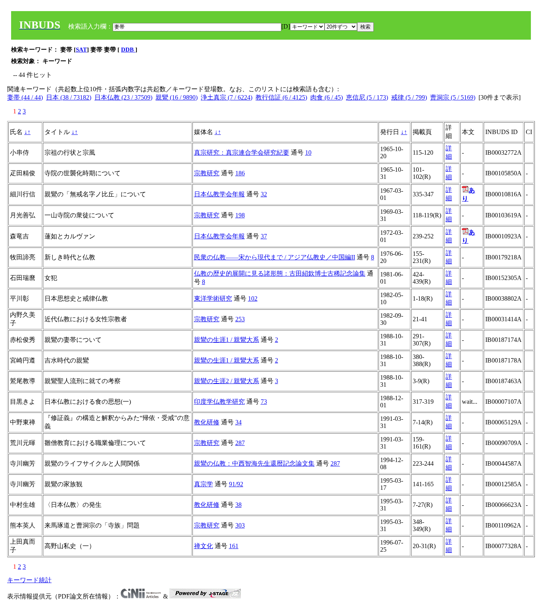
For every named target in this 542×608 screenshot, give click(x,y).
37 (264, 236)
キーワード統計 (29, 580)
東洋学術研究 (213, 298)
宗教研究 (206, 173)
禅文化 (203, 546)
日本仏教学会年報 (219, 194)
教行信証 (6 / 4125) (281, 97)
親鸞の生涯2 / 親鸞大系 (226, 381)
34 (238, 422)
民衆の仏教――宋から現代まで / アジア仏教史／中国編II (274, 257)
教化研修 (206, 422)
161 (233, 546)
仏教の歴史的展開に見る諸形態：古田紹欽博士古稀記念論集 (279, 273)
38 (238, 504)
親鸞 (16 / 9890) (177, 97)
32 (264, 194)
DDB (128, 49)
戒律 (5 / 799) (409, 97)
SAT (81, 49)
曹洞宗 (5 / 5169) (452, 97)
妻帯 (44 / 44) (25, 97)
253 (240, 319)
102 (253, 298)
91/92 (236, 484)
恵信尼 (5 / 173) (367, 97)
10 (308, 152)
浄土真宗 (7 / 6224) (226, 97)
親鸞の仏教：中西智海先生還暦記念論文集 (254, 463)
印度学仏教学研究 (219, 401)
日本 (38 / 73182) (68, 97)
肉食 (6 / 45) (326, 97)
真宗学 (203, 484)
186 (240, 173)
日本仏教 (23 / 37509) (123, 97)
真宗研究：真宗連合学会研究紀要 (241, 152)
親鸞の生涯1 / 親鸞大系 (226, 339)
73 (264, 401)
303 (240, 525)
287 (240, 442)
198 (240, 215)
